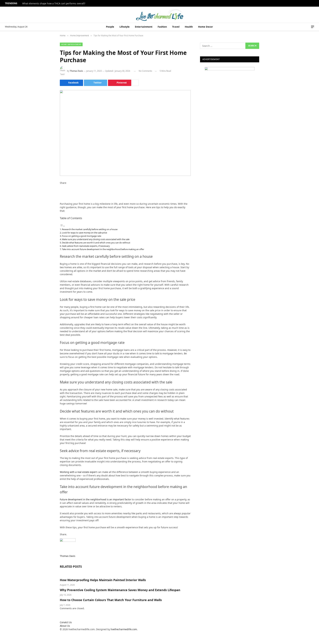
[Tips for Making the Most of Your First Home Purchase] (125, 133)
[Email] (61, 200)
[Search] (308, 27)
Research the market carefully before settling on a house (89, 229)
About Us (65, 625)
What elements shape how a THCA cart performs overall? (53, 3)
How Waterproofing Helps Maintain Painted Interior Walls (103, 580)
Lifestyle (124, 26)
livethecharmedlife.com (124, 629)
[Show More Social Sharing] (135, 83)
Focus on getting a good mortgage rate (81, 235)
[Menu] (312, 27)
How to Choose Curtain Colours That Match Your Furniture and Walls (111, 600)
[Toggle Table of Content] (62, 226)
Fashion (162, 26)
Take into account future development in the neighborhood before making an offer (103, 249)
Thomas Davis (76, 71)
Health (189, 26)
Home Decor (205, 26)
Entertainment (143, 26)
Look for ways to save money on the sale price (84, 232)
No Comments (145, 71)
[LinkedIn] (61, 193)
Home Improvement (71, 44)
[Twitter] (61, 189)
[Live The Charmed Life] (159, 15)
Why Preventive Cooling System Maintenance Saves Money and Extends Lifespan (120, 590)
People (110, 26)
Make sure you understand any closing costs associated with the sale (95, 239)
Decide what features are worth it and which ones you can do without (96, 242)
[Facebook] (61, 186)
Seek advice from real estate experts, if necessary (86, 245)
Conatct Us (66, 622)
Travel (175, 26)
